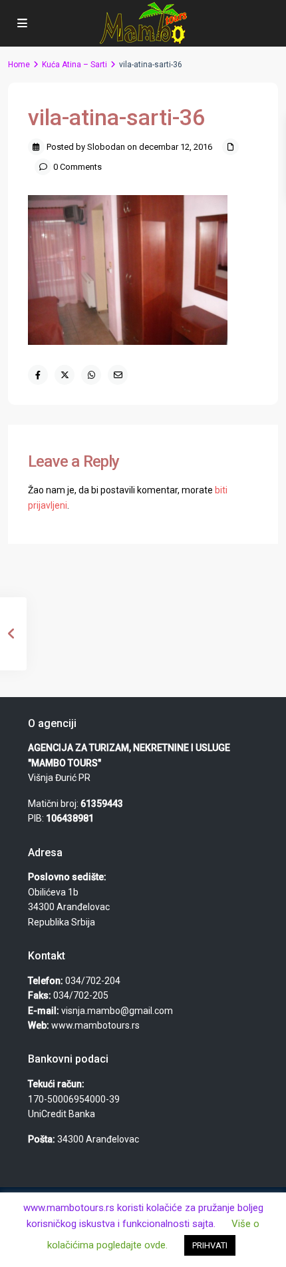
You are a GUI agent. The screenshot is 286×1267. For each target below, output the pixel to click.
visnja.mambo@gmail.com (117, 1010)
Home (19, 64)
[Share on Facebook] (38, 375)
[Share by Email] (118, 375)
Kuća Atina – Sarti (74, 64)
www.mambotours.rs (95, 1025)
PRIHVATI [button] (209, 1245)
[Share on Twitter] (64, 375)
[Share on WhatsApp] (91, 375)
